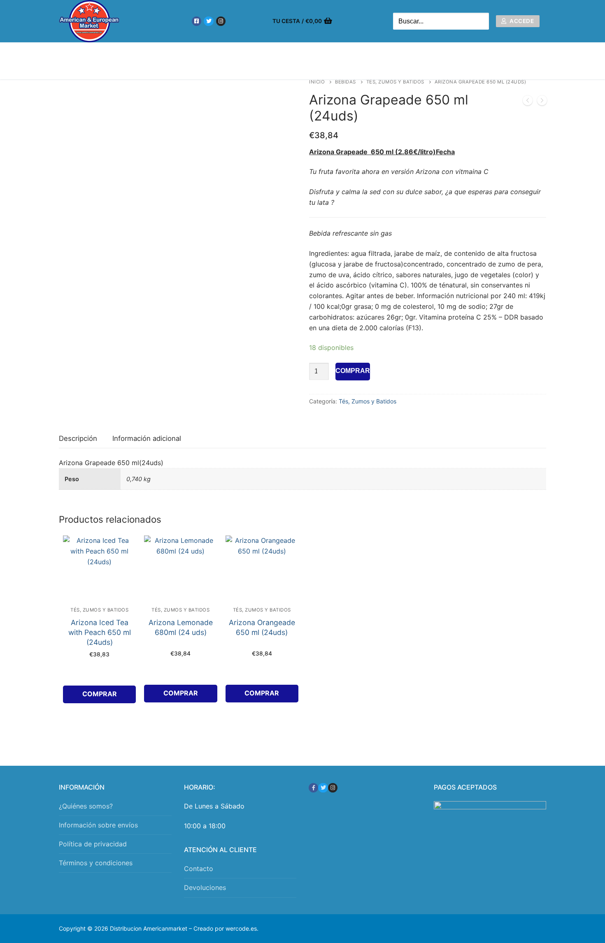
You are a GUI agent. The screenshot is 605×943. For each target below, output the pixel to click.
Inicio (317, 82)
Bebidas (345, 82)
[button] (99, 694)
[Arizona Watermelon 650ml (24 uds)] (542, 102)
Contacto (198, 868)
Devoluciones (205, 887)
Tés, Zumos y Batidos (395, 82)
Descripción (78, 438)
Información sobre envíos (98, 825)
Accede (521, 21)
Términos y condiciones (96, 863)
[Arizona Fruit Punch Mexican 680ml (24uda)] (528, 102)
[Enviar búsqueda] (480, 21)
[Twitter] (208, 21)
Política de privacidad (93, 844)
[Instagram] (221, 21)
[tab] (78, 439)
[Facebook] (196, 21)
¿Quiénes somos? (86, 806)
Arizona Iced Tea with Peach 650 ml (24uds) (99, 632)
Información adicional (146, 438)
